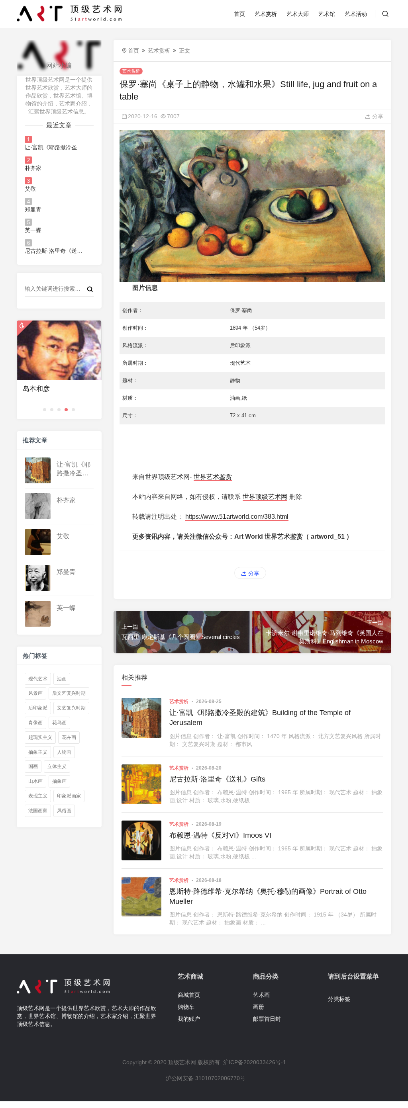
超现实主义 (40, 737)
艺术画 (261, 995)
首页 (239, 14)
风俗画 (64, 810)
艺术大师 (297, 14)
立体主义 (57, 766)
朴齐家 (33, 168)
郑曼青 (33, 209)
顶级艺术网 (182, 1062)
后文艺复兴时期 (69, 693)
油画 (62, 679)
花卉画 (69, 737)
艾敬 (30, 189)
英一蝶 (33, 230)
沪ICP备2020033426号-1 (254, 1062)
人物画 (64, 752)
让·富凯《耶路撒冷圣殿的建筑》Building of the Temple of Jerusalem (54, 147)
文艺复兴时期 (71, 708)
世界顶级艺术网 (265, 496)
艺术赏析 (266, 14)
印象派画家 (69, 796)
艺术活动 (356, 14)
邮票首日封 (267, 1019)
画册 (258, 1007)
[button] (44, 409)
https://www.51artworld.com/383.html (236, 516)
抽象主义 (37, 752)
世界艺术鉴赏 (213, 476)
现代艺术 (37, 679)
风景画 (35, 693)
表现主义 (37, 796)
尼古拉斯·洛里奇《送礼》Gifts (54, 251)
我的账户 (189, 1019)
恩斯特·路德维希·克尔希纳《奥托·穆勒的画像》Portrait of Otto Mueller (268, 896)
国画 (33, 766)
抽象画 (59, 781)
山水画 (35, 781)
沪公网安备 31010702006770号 (205, 1078)
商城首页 (189, 995)
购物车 (186, 1007)
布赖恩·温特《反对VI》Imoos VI (220, 835)
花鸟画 (59, 722)
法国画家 (37, 810)
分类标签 (339, 999)
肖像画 (35, 722)
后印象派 (37, 708)
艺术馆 (326, 14)
